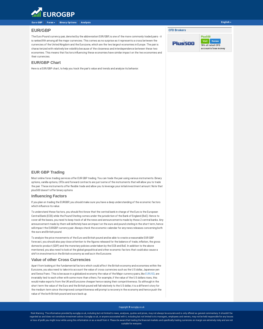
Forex (50, 22)
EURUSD (150, 273)
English (225, 22)
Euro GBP (37, 22)
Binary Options (68, 22)
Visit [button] (205, 41)
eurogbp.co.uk (137, 307)
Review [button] (215, 41)
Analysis (86, 22)
